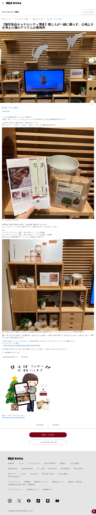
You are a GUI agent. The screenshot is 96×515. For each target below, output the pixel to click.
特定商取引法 (47, 489)
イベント (21, 463)
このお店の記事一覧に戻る (48, 442)
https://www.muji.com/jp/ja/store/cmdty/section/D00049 (22, 345)
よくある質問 (74, 463)
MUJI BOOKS (65, 469)
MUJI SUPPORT (50, 463)
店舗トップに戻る (48, 435)
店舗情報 (11, 463)
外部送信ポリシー (33, 489)
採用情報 (27, 482)
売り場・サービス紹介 (10, 108)
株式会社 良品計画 (75, 482)
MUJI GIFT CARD (48, 474)
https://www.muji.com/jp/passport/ (13, 418)
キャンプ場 (40, 469)
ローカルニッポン (34, 463)
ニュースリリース (14, 482)
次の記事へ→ (56, 425)
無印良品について (58, 482)
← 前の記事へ (39, 425)
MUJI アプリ (12, 474)
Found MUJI (52, 469)
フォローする (87, 12)
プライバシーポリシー (15, 489)
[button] (3, 3)
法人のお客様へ (63, 474)
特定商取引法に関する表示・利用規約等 (21, 484)
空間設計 (63, 463)
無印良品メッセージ (41, 482)
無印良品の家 (12, 469)
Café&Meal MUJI (27, 469)
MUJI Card (34, 474)
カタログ (23, 474)
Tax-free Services (14, 476)
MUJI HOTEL (78, 469)
